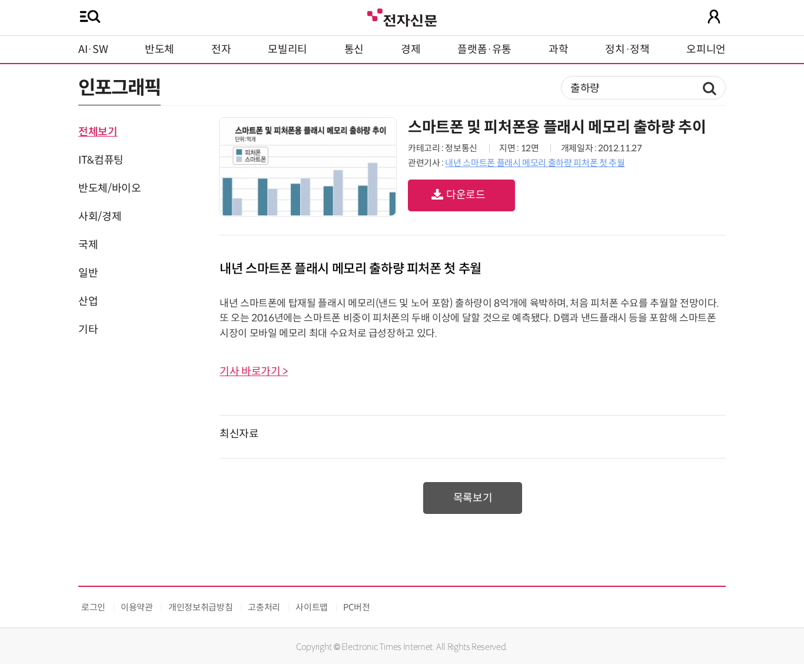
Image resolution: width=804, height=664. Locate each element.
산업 (88, 301)
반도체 (159, 49)
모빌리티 (287, 49)
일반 (88, 273)
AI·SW (93, 49)
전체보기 (98, 131)
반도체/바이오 (109, 188)
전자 (221, 49)
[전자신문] (402, 16)
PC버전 (356, 607)
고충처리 (264, 607)
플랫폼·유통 (484, 49)
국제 (88, 244)
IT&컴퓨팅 (101, 160)
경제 (410, 49)
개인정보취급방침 (200, 607)
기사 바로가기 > (254, 371)
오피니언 (706, 49)
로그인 (93, 607)
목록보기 (473, 498)
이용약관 (137, 607)
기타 (88, 329)
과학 (558, 49)
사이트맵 (311, 607)
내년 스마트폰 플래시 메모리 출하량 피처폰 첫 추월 (534, 162)
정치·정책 (627, 49)
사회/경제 (99, 216)
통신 (354, 49)
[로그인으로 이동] (714, 16)
